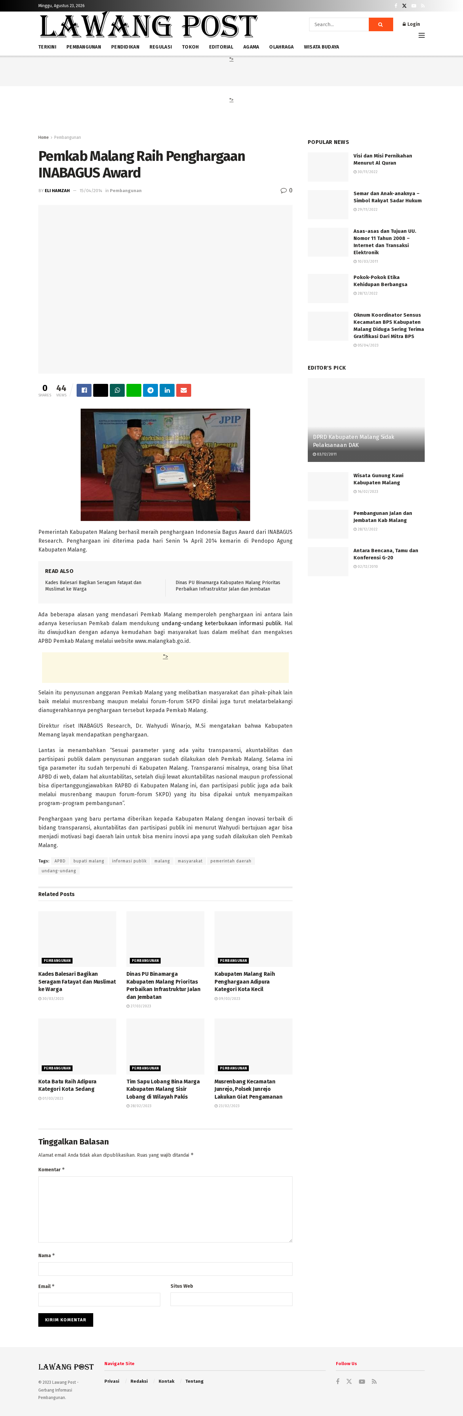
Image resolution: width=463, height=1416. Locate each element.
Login (413, 24)
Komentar (51, 1169)
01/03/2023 (52, 1098)
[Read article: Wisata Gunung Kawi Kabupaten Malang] (328, 486)
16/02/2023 (367, 491)
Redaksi (139, 1381)
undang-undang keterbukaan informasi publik (221, 623)
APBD (60, 861)
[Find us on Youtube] (413, 6)
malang (162, 861)
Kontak (166, 1381)
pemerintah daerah (230, 861)
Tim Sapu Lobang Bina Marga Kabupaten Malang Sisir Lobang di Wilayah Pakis (163, 1089)
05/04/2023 (368, 345)
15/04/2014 (91, 190)
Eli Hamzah (57, 190)
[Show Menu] (422, 35)
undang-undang (59, 871)
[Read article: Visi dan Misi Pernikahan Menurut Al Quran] (328, 167)
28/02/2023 (140, 1106)
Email (46, 1286)
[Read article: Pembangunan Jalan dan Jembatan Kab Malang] (328, 524)
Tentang (194, 1381)
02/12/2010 (367, 566)
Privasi (111, 1381)
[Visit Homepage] (148, 27)
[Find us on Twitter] (404, 6)
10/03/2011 (367, 261)
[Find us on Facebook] (396, 6)
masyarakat (190, 861)
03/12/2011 (326, 454)
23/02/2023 (229, 1106)
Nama (46, 1255)
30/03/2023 (52, 998)
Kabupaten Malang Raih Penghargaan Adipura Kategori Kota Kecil (245, 981)
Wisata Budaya (321, 47)
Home (43, 137)
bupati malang (89, 861)
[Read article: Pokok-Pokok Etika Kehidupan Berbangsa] (328, 288)
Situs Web (181, 1286)
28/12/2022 (367, 293)
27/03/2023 (140, 1006)
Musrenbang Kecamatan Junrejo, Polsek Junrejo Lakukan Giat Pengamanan (249, 1089)
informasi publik (129, 861)
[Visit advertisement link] (366, 648)
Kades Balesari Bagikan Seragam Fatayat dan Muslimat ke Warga (77, 981)
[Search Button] (381, 24)
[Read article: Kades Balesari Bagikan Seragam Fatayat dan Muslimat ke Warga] (77, 939)
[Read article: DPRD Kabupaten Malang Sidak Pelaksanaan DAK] (366, 420)
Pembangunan (67, 137)
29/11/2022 (367, 209)
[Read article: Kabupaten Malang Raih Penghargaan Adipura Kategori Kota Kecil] (254, 939)
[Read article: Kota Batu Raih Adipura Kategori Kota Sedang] (77, 1046)
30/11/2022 (367, 172)
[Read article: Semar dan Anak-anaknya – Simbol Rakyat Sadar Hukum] (328, 204)
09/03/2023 (229, 998)
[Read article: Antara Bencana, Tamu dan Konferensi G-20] (328, 561)
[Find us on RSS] (423, 6)
